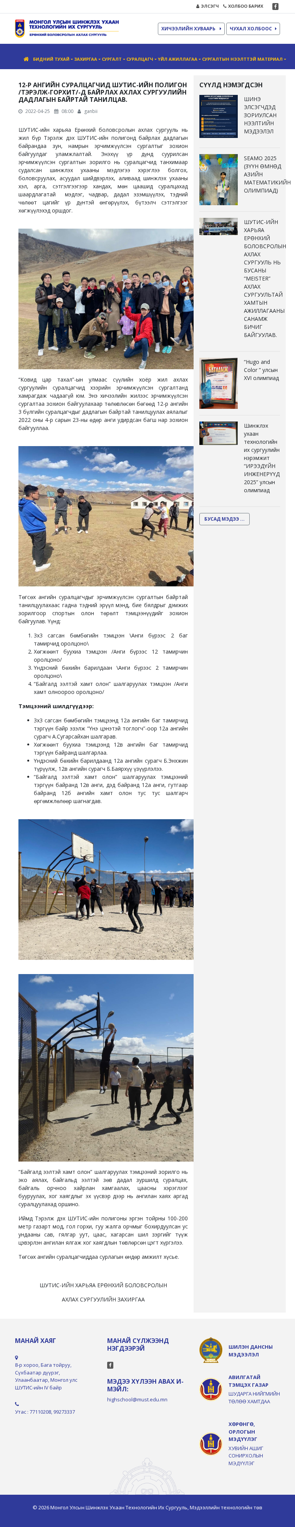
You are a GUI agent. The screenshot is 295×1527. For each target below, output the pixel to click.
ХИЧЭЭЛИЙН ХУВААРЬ (189, 28)
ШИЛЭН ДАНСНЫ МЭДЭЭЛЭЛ (251, 1350)
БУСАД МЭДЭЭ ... (224, 519)
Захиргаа (85, 59)
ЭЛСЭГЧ (210, 6)
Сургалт (112, 59)
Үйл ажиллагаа (177, 59)
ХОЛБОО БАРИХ (245, 6)
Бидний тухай (51, 59)
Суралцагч (139, 59)
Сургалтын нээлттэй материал (242, 59)
